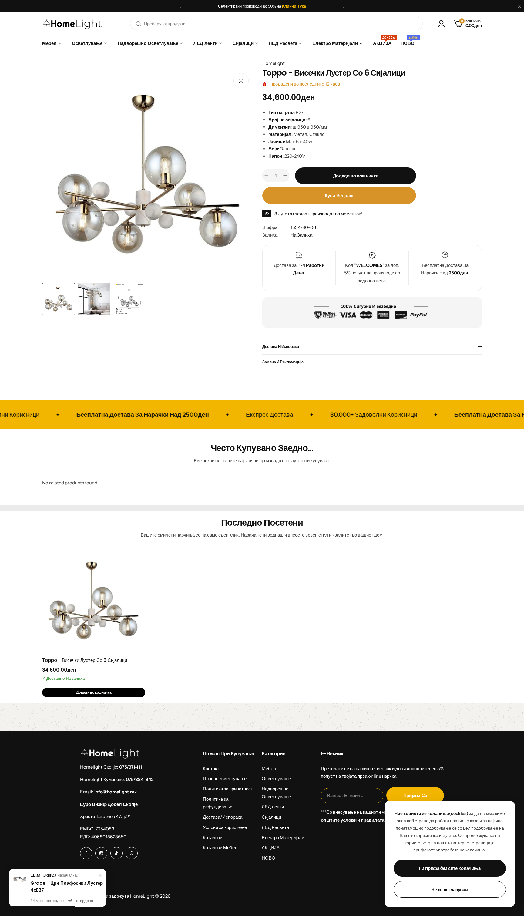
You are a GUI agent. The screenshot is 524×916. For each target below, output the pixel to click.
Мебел (269, 768)
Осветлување (276, 778)
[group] (147, 174)
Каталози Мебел (220, 847)
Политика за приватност (228, 789)
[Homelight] (72, 23)
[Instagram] (101, 853)
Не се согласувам (449, 889)
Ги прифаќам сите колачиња (449, 868)
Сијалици (271, 817)
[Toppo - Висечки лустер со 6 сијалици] (93, 600)
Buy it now (339, 195)
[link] (100, 876)
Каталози (212, 837)
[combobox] (276, 23)
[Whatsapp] (132, 853)
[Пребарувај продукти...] (138, 23)
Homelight (273, 63)
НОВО (268, 858)
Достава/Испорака (222, 817)
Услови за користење (225, 827)
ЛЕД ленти (273, 807)
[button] (180, 6)
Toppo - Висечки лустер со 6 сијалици (84, 660)
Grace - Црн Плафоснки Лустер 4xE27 (66, 886)
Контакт (211, 768)
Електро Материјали (283, 837)
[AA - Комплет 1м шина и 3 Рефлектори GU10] (19, 885)
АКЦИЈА (271, 847)
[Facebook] (86, 853)
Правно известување (225, 778)
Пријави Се (415, 795)
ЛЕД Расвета (275, 827)
